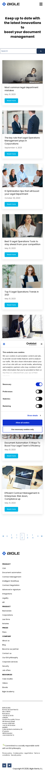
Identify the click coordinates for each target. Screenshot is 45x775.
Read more (11, 100)
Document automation (11, 572)
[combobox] (18, 51)
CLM (4, 568)
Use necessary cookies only (22, 429)
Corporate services (10, 662)
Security (5, 666)
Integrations (7, 594)
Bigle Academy (8, 691)
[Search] (41, 51)
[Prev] (7, 536)
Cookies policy (18, 753)
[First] (3, 536)
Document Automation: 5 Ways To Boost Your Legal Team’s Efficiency (22, 444)
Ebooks (5, 687)
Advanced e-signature (11, 589)
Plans (4, 632)
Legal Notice (28, 753)
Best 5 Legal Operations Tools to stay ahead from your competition (22, 243)
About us (5, 640)
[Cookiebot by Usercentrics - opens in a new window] (27, 344)
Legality (5, 598)
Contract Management (11, 577)
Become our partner (10, 649)
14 (32, 536)
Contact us (6, 653)
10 (11, 536)
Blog (4, 645)
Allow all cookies (22, 422)
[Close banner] (41, 344)
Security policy (16, 755)
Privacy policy (7, 753)
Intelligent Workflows (10, 581)
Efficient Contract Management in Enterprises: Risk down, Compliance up (22, 496)
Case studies (7, 679)
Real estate (6, 611)
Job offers (6, 670)
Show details (32, 415)
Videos (5, 683)
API (3, 602)
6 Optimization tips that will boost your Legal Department (22, 192)
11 (16, 536)
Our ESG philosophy (10, 657)
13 (27, 536)
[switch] (39, 391)
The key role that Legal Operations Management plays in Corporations (22, 140)
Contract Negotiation (11, 585)
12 (22, 536)
